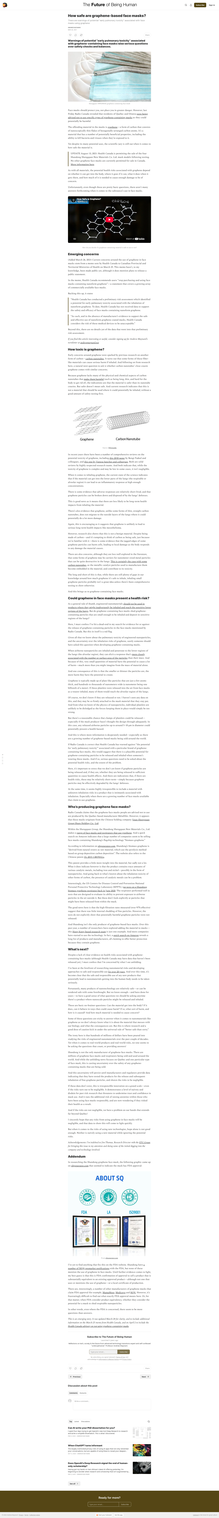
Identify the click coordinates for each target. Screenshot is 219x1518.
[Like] (70, 35)
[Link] (65, 43)
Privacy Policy (126, 1359)
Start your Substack (105, 1515)
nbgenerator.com (106, 846)
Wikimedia (112, 448)
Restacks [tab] (83, 1393)
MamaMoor (108, 1292)
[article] (109, 1433)
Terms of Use (120, 1357)
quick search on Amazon (126, 935)
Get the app (119, 1515)
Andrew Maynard (74, 27)
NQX (133, 1292)
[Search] (186, 5)
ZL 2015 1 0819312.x (94, 857)
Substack (196, 1515)
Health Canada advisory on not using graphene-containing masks (98, 1326)
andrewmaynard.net (89, 342)
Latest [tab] (76, 1421)
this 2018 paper (117, 458)
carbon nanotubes (95, 358)
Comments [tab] (73, 1393)
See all (72, 1483)
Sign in (212, 5)
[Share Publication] (191, 5)
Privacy (21, 1515)
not (132, 604)
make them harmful (94, 379)
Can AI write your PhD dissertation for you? (91, 1428)
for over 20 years (116, 971)
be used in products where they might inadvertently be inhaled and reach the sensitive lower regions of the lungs (109, 607)
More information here (82, 164)
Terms (26, 1515)
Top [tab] (70, 1421)
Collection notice (34, 1515)
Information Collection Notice (109, 1359)
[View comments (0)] (75, 35)
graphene (112, 127)
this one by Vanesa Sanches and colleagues (106, 462)
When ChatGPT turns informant (85, 1445)
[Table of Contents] (2, 759)
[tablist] (78, 1393)
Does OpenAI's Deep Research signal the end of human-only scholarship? (98, 1464)
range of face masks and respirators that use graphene (104, 833)
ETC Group (144, 1142)
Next (144, 1377)
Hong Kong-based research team (89, 931)
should (127, 604)
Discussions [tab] (85, 1421)
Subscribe (200, 5)
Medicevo (120, 1292)
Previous (76, 1377)
